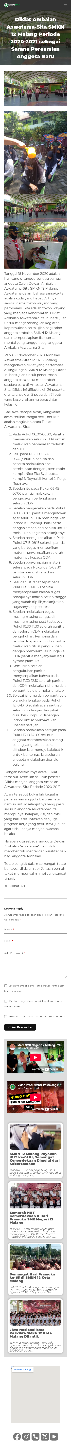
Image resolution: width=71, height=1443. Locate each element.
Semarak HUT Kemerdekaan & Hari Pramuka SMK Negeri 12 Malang (31, 1217)
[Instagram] (26, 1437)
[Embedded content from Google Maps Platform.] (35, 1394)
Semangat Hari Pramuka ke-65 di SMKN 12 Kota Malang (32, 1278)
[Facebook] (17, 1437)
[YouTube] (54, 1437)
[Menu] (65, 5)
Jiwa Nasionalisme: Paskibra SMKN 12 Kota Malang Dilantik (31, 1333)
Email (8, 941)
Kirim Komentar (20, 1027)
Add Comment (14, 953)
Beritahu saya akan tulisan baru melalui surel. (37, 1016)
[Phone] (35, 1437)
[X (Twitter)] (45, 1437)
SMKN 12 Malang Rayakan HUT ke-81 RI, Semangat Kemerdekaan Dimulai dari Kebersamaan (35, 1158)
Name (9, 929)
